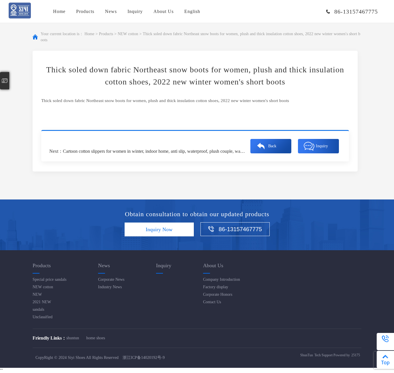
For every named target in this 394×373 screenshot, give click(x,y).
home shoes (95, 338)
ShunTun (306, 355)
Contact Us (212, 302)
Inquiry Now (159, 229)
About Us (163, 11)
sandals (38, 309)
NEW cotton (128, 34)
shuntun (72, 338)
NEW (37, 294)
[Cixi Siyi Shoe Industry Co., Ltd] (20, 11)
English (192, 11)
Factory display (215, 287)
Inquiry (135, 11)
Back (272, 146)
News (111, 11)
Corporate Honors (217, 294)
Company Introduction (221, 279)
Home (59, 11)
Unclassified (42, 317)
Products (85, 11)
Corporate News (111, 279)
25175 (355, 355)
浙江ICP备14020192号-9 (144, 357)
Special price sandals (49, 279)
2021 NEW (42, 302)
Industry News (110, 287)
